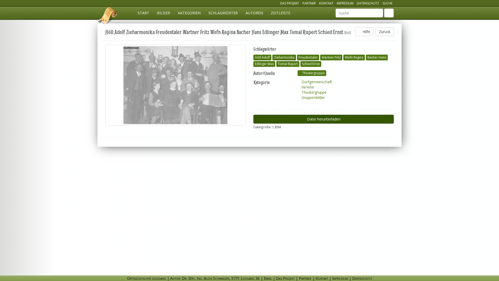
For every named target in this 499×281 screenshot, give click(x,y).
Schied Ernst (311, 64)
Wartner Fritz (331, 57)
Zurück (384, 31)
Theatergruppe (313, 73)
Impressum (345, 3)
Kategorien (189, 12)
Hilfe (366, 31)
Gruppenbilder (312, 97)
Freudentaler (308, 57)
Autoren (254, 12)
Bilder (163, 12)
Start (143, 12)
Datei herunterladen (323, 119)
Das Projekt (289, 3)
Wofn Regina (354, 57)
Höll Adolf (262, 57)
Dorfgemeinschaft (316, 81)
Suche (387, 3)
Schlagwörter (223, 12)
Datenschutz (368, 3)
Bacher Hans (376, 57)
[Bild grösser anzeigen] (175, 85)
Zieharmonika (284, 57)
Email (268, 278)
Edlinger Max (264, 64)
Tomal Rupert (288, 64)
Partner (309, 3)
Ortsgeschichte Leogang (107, 16)
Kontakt (326, 3)
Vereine (307, 87)
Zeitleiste (280, 12)
